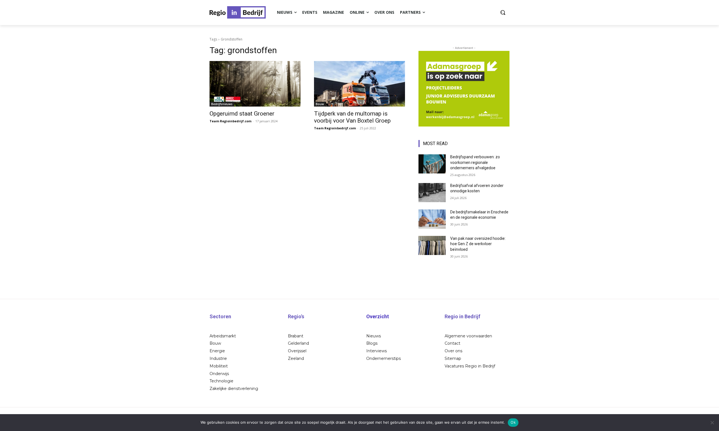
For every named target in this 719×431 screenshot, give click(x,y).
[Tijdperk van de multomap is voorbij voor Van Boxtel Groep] (359, 84)
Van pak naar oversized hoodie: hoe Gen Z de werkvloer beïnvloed (478, 244)
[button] (502, 12)
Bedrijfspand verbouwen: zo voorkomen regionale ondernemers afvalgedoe (475, 162)
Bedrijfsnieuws (222, 104)
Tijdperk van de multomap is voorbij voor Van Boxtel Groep (352, 117)
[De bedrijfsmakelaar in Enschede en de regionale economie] (432, 219)
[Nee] (712, 422)
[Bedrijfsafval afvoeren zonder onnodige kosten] (432, 192)
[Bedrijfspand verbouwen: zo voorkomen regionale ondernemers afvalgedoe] (432, 163)
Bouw (320, 104)
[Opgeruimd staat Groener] (255, 84)
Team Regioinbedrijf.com (230, 121)
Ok (513, 422)
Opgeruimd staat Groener (242, 113)
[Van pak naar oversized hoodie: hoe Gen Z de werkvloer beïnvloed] (432, 245)
